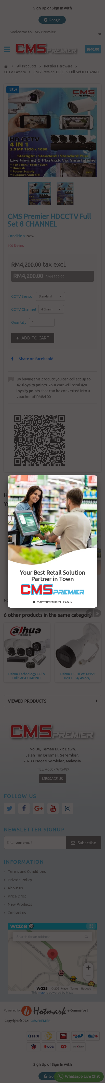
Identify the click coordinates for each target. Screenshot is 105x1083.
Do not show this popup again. (54, 602)
